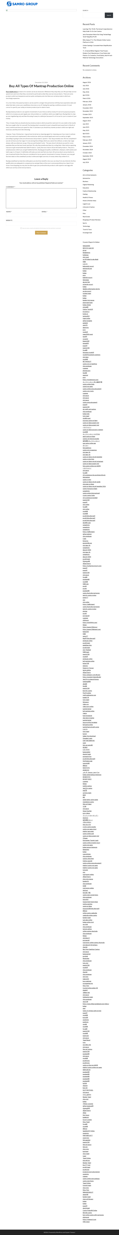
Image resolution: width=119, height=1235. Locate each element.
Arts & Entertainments (90, 175)
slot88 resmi (86, 418)
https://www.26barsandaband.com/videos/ (96, 1004)
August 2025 (87, 121)
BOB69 (85, 747)
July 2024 (86, 162)
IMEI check (86, 1222)
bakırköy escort (87, 277)
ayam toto (86, 1138)
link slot (85, 1147)
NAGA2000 (86, 246)
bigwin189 (86, 341)
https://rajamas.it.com (89, 1219)
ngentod (85, 375)
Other (84, 210)
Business (85, 181)
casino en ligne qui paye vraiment (93, 429)
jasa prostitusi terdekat (90, 722)
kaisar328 (86, 663)
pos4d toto (86, 1060)
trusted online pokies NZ (90, 988)
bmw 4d (85, 1088)
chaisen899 (86, 1108)
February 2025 (87, 140)
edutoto (85, 666)
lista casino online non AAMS (92, 466)
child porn (86, 620)
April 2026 (86, 95)
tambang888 (87, 681)
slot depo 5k (86, 452)
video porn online (88, 706)
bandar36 (86, 881)
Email (44, 211)
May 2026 (86, 92)
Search (85, 10)
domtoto (85, 818)
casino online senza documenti (92, 389)
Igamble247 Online (89, 1131)
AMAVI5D (86, 770)
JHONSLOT (86, 938)
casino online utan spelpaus (91, 1178)
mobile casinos (87, 786)
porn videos (86, 813)
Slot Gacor (86, 1115)
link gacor (86, 702)
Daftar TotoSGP (88, 309)
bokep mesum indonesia (90, 847)
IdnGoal (85, 890)
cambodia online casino (90, 915)
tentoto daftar (87, 929)
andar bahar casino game (90, 799)
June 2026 (86, 89)
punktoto (85, 1022)
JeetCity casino (87, 788)
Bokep (85, 625)
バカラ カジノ (87, 427)
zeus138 (85, 1001)
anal (84, 1008)
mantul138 (86, 348)
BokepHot (86, 849)
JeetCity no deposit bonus (91, 679)
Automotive (86, 178)
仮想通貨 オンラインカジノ (91, 441)
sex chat (85, 924)
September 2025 (88, 117)
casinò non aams (88, 386)
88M (84, 795)
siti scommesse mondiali (90, 498)
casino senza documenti (90, 402)
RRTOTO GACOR (88, 248)
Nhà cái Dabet (87, 804)
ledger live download (89, 736)
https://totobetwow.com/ (90, 379)
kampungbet (86, 752)
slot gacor (86, 395)
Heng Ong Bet (87, 811)
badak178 (86, 697)
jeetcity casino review (89, 595)
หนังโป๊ (85, 790)
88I (84, 797)
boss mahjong (87, 981)
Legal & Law (86, 204)
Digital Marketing (88, 184)
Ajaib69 (85, 990)
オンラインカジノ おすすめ (91, 434)
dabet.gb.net (86, 1069)
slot (84, 600)
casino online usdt (88, 833)
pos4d (85, 586)
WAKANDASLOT (88, 1192)
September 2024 (88, 156)
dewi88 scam (87, 522)
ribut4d (85, 947)
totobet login (87, 293)
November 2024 (88, 149)
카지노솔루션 (87, 1094)
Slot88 (85, 373)
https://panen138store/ (90, 627)
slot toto (85, 976)
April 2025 (86, 133)
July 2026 (86, 85)
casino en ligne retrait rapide (91, 482)
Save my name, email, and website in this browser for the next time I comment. (41, 228)
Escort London (87, 1119)
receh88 (85, 359)
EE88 (84, 886)
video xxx (86, 704)
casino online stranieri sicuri (91, 843)
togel (84, 1156)
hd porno (85, 541)
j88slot (85, 765)
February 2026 (87, 101)
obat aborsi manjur (88, 718)
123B (84, 806)
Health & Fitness (88, 197)
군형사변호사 (87, 822)
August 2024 (87, 159)
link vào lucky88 (88, 745)
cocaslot (85, 339)
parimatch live (87, 756)
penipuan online (87, 640)
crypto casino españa (89, 827)
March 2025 (86, 137)
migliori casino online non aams (92, 1067)
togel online (86, 318)
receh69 (85, 332)
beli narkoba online (88, 661)
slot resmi (86, 257)
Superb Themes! (70, 1232)
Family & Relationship (89, 191)
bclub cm (85, 314)
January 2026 (87, 105)
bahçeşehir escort (88, 266)
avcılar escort (87, 291)
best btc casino (87, 690)
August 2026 (87, 82)
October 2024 (87, 153)
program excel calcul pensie (91, 1172)
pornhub (85, 956)
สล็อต (84, 1113)
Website (9, 220)
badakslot (86, 1117)
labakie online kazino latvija (91, 289)
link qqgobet (86, 1140)
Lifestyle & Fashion (89, 207)
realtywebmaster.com (89, 695)
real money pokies (88, 874)
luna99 (85, 336)
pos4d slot (86, 1169)
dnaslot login (87, 754)
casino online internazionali (91, 493)
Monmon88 (86, 561)
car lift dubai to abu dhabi (90, 259)
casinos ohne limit (88, 858)
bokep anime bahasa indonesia (92, 774)
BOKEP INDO (87, 779)
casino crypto (87, 479)
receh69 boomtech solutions (91, 355)
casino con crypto (88, 391)
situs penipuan (87, 366)
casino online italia (88, 384)
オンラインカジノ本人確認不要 (92, 382)
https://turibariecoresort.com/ (92, 566)
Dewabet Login (87, 738)
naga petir (86, 979)
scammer (85, 368)
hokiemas (86, 255)
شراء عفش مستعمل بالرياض (91, 772)
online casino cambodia (90, 913)
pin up (84, 250)
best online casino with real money (93, 1215)
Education (86, 188)
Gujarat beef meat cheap (90, 902)
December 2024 (88, 146)
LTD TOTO (86, 749)
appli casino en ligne (89, 436)
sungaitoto (86, 491)
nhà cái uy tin (87, 824)
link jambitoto (87, 448)
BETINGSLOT (87, 361)
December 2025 (88, 108)
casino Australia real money (91, 593)
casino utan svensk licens (90, 895)
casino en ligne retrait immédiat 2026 (94, 486)
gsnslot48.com (87, 543)
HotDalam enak (87, 761)
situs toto (86, 1149)
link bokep (86, 280)
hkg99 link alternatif (89, 638)
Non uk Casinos (87, 1049)
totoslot (85, 870)
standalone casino (88, 802)
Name (9, 211)
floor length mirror (12, 91)
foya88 (85, 350)
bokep (84, 271)
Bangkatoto (86, 252)
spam (84, 743)
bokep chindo (87, 305)
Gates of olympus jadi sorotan (92, 1011)
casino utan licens (88, 1181)
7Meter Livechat (88, 1104)
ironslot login (87, 1185)
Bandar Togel (87, 1097)
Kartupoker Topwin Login (90, 840)
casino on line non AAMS (90, 1065)
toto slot (85, 963)
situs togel (86, 1153)
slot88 (85, 1024)
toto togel (86, 416)
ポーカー (85, 445)
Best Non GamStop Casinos (91, 949)
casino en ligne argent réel (91, 423)
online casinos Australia (90, 931)
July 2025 (86, 124)
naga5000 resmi (88, 334)
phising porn (86, 370)
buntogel (85, 1151)
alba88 (85, 684)
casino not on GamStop (90, 364)
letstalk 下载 (86, 892)
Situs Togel (86, 1122)
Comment (10, 187)
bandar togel (87, 917)
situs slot (85, 1099)
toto (84, 1042)
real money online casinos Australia (93, 942)
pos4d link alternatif (89, 516)
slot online (86, 504)
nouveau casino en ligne (90, 420)
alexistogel (86, 1208)
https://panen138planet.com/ (92, 629)
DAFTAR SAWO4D (89, 740)
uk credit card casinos (89, 409)
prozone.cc (86, 311)
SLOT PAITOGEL (88, 1090)
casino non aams (88, 845)
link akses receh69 (88, 352)
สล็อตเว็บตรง (87, 563)
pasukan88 (86, 579)
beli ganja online (88, 724)
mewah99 (86, 343)
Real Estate (86, 216)
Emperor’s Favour (88, 668)
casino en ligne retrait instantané (93, 461)
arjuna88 (85, 307)
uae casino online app (89, 443)
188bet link (86, 992)
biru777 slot (86, 1165)
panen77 (85, 597)
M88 (84, 261)
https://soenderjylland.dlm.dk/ (92, 677)
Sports (85, 223)
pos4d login (86, 559)
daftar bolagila (87, 321)
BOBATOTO (86, 777)
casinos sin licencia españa (91, 439)
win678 (85, 325)
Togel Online (87, 1158)
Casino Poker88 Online (90, 1210)
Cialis (84, 538)
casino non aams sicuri (89, 829)
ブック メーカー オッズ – (90, 815)
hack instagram (87, 715)
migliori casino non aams (90, 865)
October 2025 (87, 114)
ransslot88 (86, 763)
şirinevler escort (88, 284)
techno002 (86, 316)
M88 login (86, 652)
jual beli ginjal (87, 709)
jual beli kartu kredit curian (91, 727)
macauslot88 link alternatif (91, 908)
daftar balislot (87, 534)
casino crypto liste (88, 459)
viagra (85, 713)
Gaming (85, 194)
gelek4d (85, 323)
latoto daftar (87, 670)
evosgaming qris (88, 983)
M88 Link (86, 584)
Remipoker (86, 958)
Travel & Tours (87, 229)
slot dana (85, 357)
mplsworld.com (87, 268)
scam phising (87, 854)
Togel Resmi (86, 1040)
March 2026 (86, 98)
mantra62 (86, 1035)
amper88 (85, 1194)
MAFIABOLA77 (88, 1135)
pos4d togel (86, 1167)
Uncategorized (87, 232)
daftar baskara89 (88, 1106)
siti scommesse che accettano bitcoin (94, 475)
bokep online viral (88, 922)
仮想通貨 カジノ (88, 820)
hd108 (85, 1083)
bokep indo (86, 414)
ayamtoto (86, 1020)
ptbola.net (86, 1217)
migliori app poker (88, 831)
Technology (86, 226)
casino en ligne (87, 906)
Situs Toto (86, 985)
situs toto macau (88, 879)
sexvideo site (87, 1045)
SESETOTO (86, 768)
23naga (85, 838)
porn (84, 275)
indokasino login (88, 997)
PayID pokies (87, 693)
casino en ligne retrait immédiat (92, 457)
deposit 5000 (87, 550)
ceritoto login (87, 793)
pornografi (86, 616)
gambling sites (87, 645)
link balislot (86, 477)
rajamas (85, 1176)
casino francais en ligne (90, 488)
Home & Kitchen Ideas (89, 200)
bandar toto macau (88, 300)
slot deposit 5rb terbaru (90, 945)
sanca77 (85, 636)
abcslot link (86, 282)
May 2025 (86, 130)
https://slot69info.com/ (90, 622)
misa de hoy (86, 1160)
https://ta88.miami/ (89, 532)
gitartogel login (88, 302)
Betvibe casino (87, 1212)
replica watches (87, 904)
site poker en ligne (88, 484)
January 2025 (87, 143)
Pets (84, 213)
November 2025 (88, 111)
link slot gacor (87, 1144)
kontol (85, 734)
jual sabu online (87, 920)
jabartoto (86, 327)
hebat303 (86, 631)
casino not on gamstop (90, 450)
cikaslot (85, 1085)
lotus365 (85, 899)
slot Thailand (87, 650)
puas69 (85, 345)
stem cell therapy (88, 1199)
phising (85, 611)
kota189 (85, 1017)
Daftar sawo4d (87, 861)
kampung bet (87, 954)
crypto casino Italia (89, 495)
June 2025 (86, 127)
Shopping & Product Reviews (91, 220)
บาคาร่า (85, 264)
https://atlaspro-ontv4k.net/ (91, 675)
